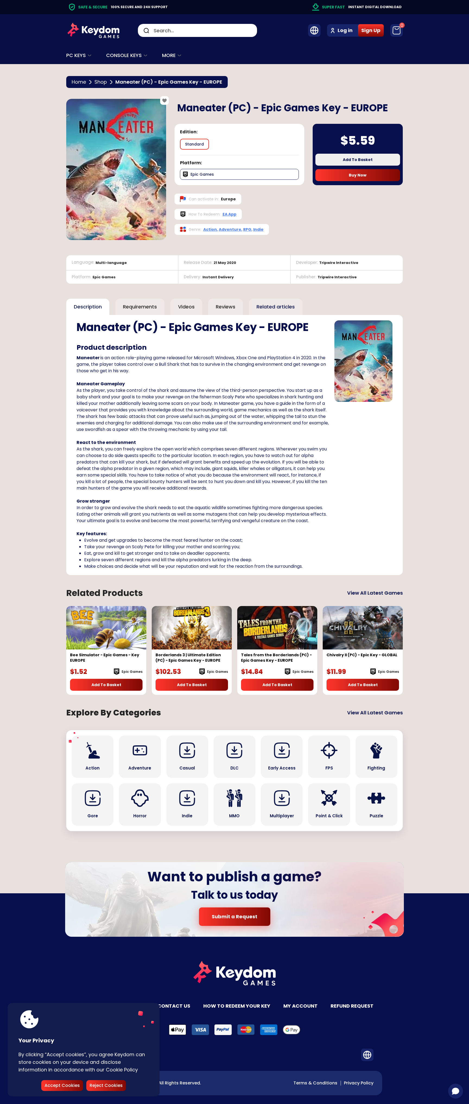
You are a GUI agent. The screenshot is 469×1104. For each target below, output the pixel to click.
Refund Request (352, 1005)
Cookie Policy (122, 1069)
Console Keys (124, 55)
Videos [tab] (186, 306)
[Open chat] (455, 1091)
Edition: (189, 132)
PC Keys (76, 55)
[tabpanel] (234, 445)
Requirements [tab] (140, 306)
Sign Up (371, 30)
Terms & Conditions (315, 1083)
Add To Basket (358, 159)
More (169, 55)
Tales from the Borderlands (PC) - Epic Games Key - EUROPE (276, 657)
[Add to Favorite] (164, 100)
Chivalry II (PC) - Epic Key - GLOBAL (362, 655)
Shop (100, 81)
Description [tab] (88, 306)
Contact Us (173, 1005)
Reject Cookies (106, 1085)
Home (79, 81)
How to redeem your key (236, 1005)
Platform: (191, 163)
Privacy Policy (358, 1083)
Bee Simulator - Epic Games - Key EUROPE (104, 657)
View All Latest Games (375, 592)
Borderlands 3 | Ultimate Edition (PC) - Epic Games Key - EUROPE (188, 657)
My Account (300, 1005)
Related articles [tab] (275, 306)
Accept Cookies (62, 1085)
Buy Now (357, 175)
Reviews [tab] (225, 306)
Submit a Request (234, 916)
